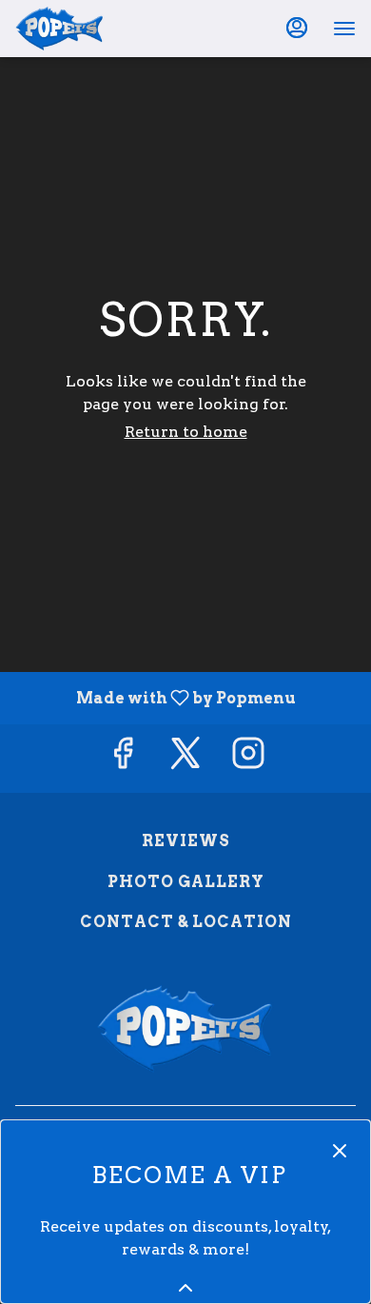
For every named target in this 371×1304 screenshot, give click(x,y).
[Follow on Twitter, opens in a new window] (185, 758)
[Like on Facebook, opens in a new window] (123, 758)
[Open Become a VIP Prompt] (185, 1287)
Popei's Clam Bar (185, 1029)
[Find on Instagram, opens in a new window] (248, 758)
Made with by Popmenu (155, 697)
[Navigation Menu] (344, 28)
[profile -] (296, 27)
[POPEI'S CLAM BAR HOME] (100, 28)
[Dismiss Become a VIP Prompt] (339, 1151)
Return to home (186, 432)
